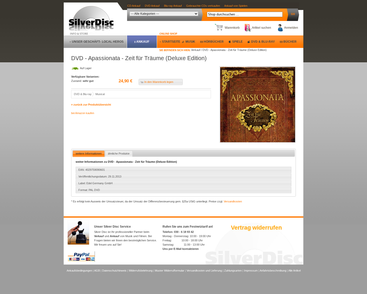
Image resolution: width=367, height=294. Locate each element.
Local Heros (113, 41)
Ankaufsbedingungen (79, 270)
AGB (97, 270)
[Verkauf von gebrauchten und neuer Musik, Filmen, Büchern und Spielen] (93, 30)
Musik (190, 41)
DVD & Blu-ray (83, 94)
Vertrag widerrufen (256, 227)
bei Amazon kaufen (82, 113)
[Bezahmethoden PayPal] (81, 261)
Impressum (251, 270)
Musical (100, 94)
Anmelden (291, 27)
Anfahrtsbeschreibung (273, 270)
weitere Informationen (89, 153)
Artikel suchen (261, 27)
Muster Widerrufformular (169, 270)
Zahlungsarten (233, 270)
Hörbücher (214, 41)
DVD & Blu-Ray (263, 41)
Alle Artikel (294, 270)
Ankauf (142, 41)
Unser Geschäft (86, 41)
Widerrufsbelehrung (141, 270)
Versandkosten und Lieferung (204, 270)
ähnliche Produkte (119, 153)
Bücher (290, 41)
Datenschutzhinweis (114, 270)
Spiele (237, 41)
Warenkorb (232, 27)
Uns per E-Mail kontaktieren (181, 248)
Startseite (171, 41)
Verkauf (99, 236)
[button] (161, 82)
